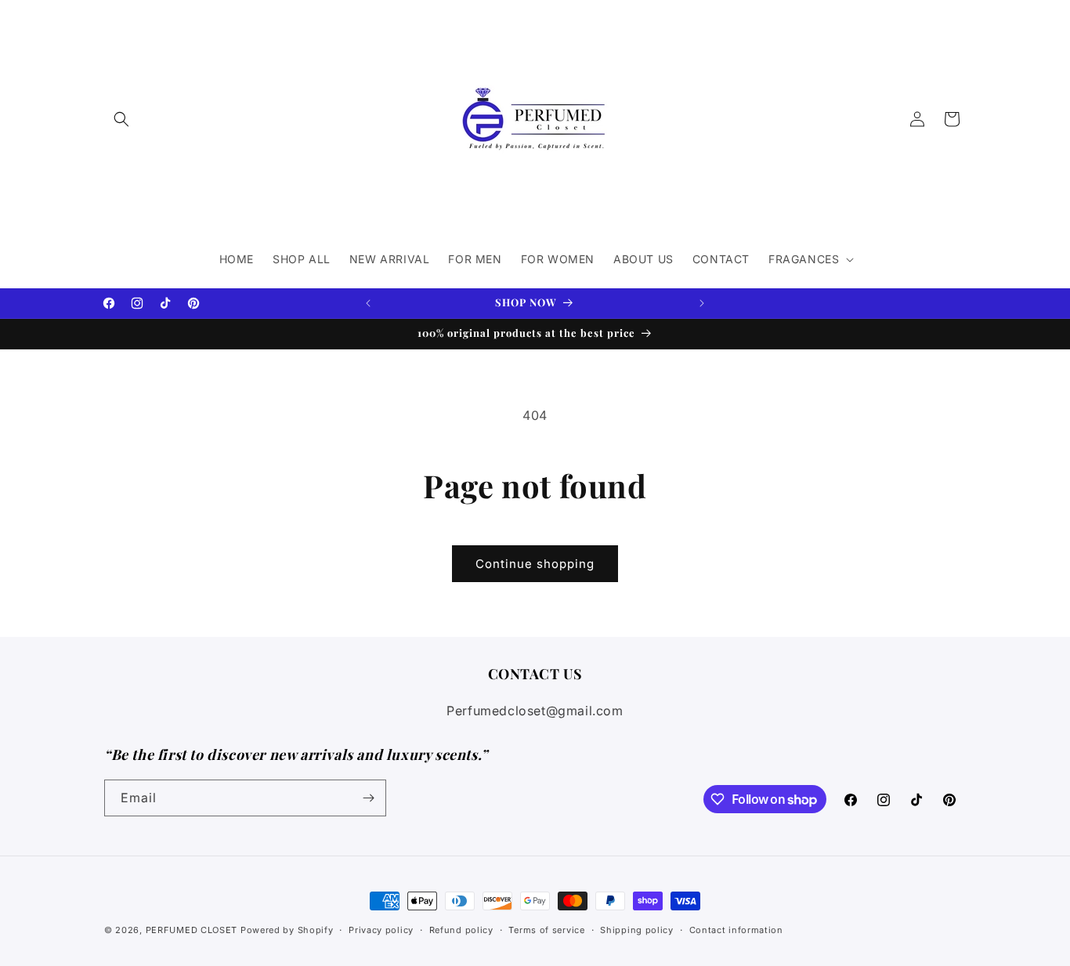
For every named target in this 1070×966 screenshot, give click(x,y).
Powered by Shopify (287, 929)
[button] (121, 119)
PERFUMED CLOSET (192, 929)
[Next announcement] (702, 303)
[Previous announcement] (368, 303)
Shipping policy (637, 929)
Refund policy (461, 929)
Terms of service (546, 929)
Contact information (736, 929)
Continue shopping (535, 563)
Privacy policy (381, 929)
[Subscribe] (368, 798)
